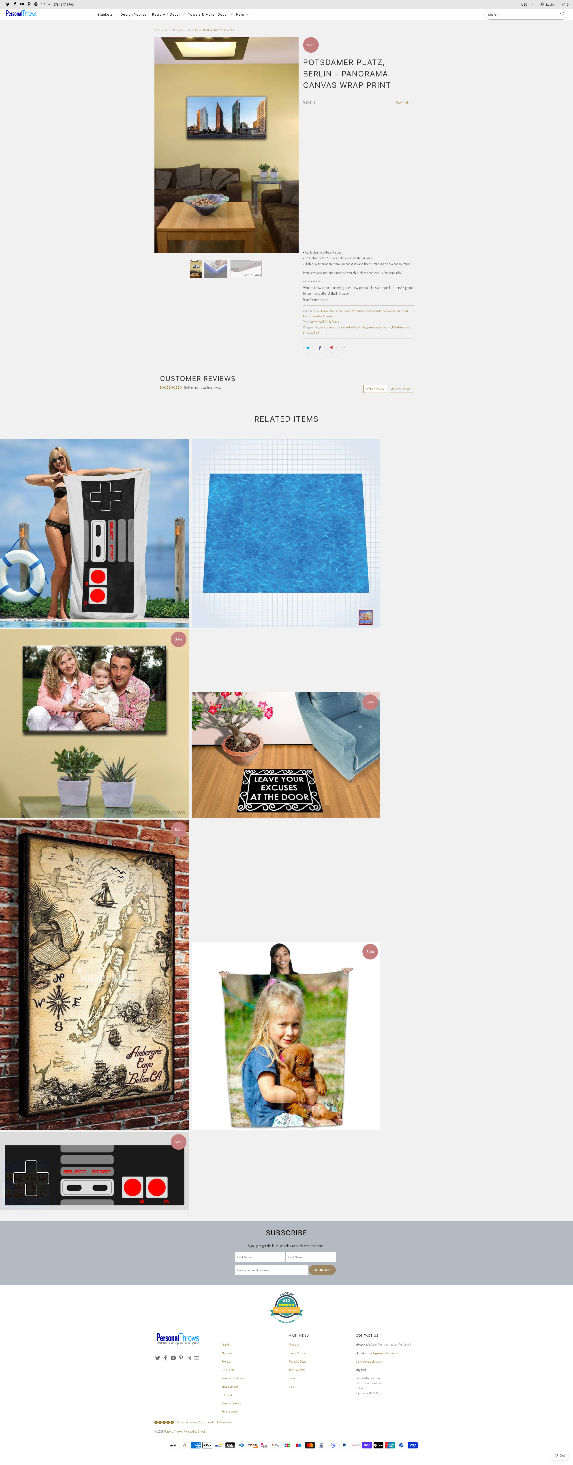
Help (240, 14)
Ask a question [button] (401, 389)
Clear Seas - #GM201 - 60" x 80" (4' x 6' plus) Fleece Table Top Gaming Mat (286, 533)
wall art (314, 332)
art (316, 327)
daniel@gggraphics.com (369, 1361)
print (306, 332)
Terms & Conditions (233, 1378)
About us (227, 1353)
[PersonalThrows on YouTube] (22, 4)
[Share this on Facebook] (320, 348)
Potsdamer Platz (402, 327)
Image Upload (230, 1386)
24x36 (334, 129)
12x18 (308, 129)
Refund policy (230, 1411)
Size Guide (403, 102)
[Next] (291, 94)
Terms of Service (231, 1403)
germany (371, 327)
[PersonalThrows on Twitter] (8, 4)
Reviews (226, 1361)
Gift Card (227, 1395)
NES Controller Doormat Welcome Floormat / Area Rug (94, 1171)
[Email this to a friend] (344, 348)
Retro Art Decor (167, 14)
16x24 (321, 129)
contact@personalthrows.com (382, 1353)
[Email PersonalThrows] (43, 4)
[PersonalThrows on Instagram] (36, 4)
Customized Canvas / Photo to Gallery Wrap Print (94, 723)
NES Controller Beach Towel (94, 533)
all (318, 311)
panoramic (384, 327)
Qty (305, 207)
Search (226, 1345)
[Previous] (162, 94)
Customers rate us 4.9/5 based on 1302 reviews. (204, 1422)
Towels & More (201, 14)
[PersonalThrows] (48, 14)
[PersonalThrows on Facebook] (15, 4)
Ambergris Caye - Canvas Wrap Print (94, 975)
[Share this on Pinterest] (332, 348)
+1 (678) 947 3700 (61, 4)
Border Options (313, 142)
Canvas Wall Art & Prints (335, 311)
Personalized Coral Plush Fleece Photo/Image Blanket (286, 1036)
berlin (322, 327)
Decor (223, 14)
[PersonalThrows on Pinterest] (29, 4)
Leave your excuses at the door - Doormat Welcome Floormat (286, 755)
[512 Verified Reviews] (286, 1326)
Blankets (105, 14)
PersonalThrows (173, 1431)
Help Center (228, 1370)
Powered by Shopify (195, 1431)
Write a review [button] (375, 389)
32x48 (347, 129)
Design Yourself (134, 14)
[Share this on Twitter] (308, 348)
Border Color (312, 182)
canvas (331, 327)
